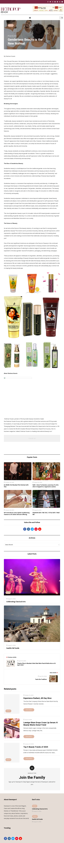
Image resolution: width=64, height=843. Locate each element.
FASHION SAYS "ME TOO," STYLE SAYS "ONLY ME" (46, 514)
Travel (8, 639)
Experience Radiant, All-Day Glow (37, 698)
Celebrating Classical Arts (16, 601)
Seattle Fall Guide (12, 648)
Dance (8, 592)
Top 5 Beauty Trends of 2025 (35, 747)
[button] (29, 17)
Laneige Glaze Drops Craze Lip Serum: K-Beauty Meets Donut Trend (40, 723)
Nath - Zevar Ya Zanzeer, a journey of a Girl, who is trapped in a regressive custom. (46, 486)
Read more (29, 709)
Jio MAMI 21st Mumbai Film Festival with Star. (16, 486)
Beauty (10, 25)
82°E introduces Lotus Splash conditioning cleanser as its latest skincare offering (17, 514)
